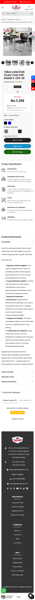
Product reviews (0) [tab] (10, 400)
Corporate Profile (17, 503)
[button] (8, 62)
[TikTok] (33, 85)
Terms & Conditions (17, 571)
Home (3, 19)
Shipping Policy (18, 563)
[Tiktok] (24, 488)
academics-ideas (13, 19)
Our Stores (17, 543)
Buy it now (17, 146)
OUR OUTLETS (26, 2)
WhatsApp (19, 152)
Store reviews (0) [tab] (25, 400)
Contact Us (17, 535)
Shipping (9, 108)
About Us (17, 531)
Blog (17, 539)
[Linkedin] (27, 488)
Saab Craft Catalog (17, 515)
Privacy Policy (17, 567)
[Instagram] (33, 81)
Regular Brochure (17, 511)
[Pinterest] (21, 488)
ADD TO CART (17, 140)
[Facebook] (33, 77)
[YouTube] (33, 88)
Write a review (17, 412)
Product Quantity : (11, 127)
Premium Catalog (17, 507)
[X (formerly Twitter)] (11, 488)
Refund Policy (17, 559)
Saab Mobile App (17, 575)
